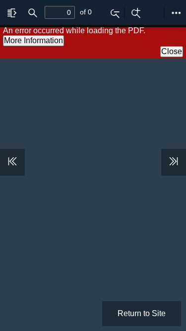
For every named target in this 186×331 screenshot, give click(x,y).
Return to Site (142, 313)
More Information (33, 40)
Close (171, 51)
